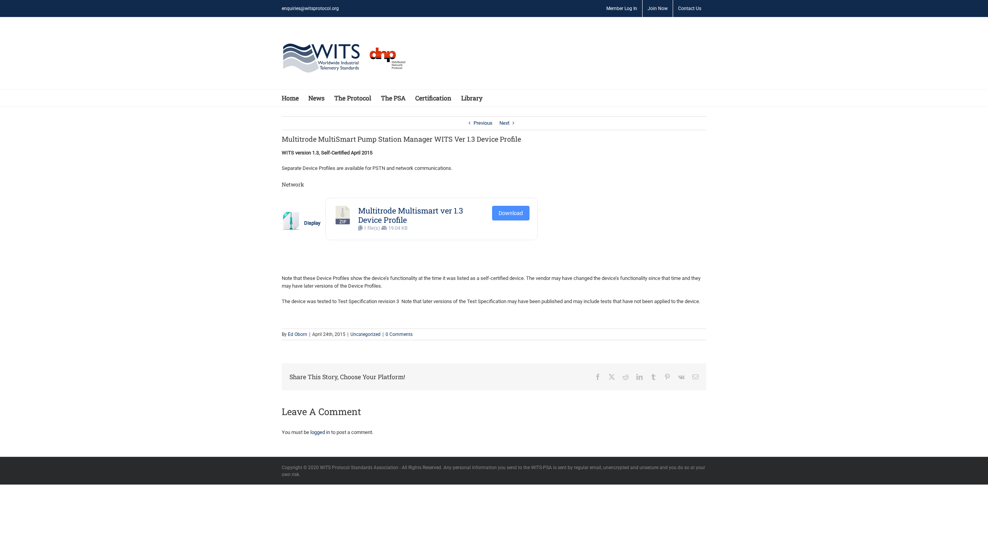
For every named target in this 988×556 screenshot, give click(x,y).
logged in (320, 432)
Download (511, 213)
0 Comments (399, 334)
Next (504, 123)
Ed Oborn (297, 334)
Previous (483, 123)
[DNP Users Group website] (383, 58)
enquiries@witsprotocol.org (310, 8)
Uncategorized (365, 334)
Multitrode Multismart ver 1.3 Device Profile (410, 215)
